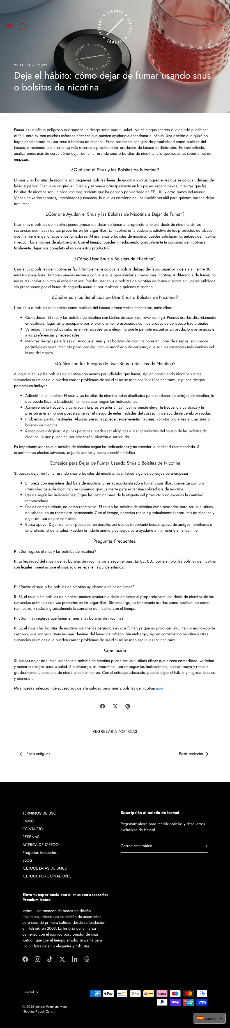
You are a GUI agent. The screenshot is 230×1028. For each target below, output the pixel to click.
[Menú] (10, 27)
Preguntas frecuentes (39, 852)
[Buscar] (23, 27)
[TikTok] (50, 958)
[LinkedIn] (74, 958)
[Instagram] (37, 958)
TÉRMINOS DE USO (39, 813)
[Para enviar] (205, 846)
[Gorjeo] (62, 958)
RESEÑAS (30, 837)
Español (28, 992)
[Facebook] (25, 958)
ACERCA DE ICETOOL (41, 844)
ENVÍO (28, 821)
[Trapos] (87, 958)
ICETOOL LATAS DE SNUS (44, 868)
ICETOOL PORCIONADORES (47, 876)
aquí (159, 688)
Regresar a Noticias (115, 731)
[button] (210, 1018)
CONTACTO (32, 829)
